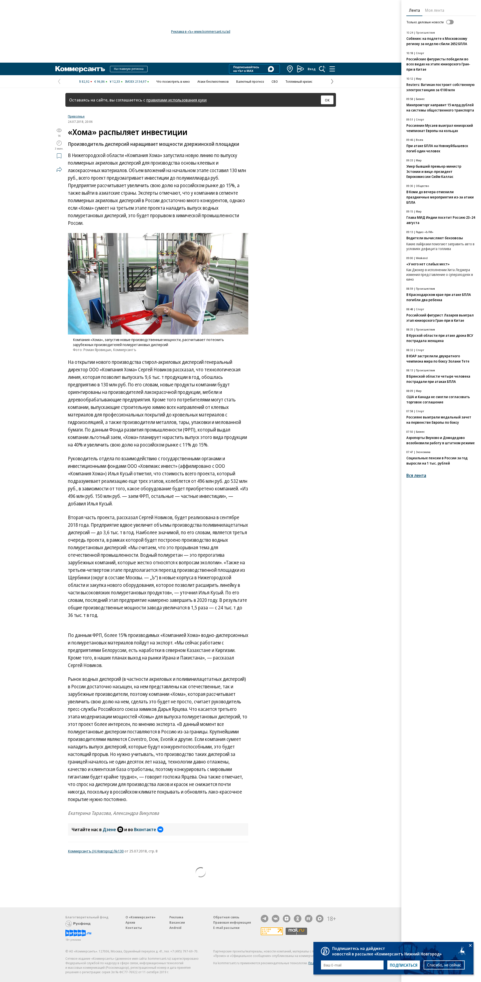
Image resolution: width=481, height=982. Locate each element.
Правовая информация (232, 922)
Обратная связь (226, 917)
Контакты (134, 927)
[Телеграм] (264, 918)
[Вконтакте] (275, 918)
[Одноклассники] (297, 918)
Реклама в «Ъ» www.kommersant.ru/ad (200, 31)
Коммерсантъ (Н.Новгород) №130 (96, 850)
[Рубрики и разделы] (332, 69)
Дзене (109, 829)
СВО (275, 81)
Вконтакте (145, 829)
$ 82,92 (84, 81)
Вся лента (416, 475)
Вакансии (177, 922)
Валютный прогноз (250, 81)
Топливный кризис (298, 81)
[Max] (319, 918)
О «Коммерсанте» (141, 917)
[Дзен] (286, 918)
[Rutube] (308, 918)
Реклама (176, 917)
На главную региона (129, 68)
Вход (312, 69)
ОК (327, 99)
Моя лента (434, 10)
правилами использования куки (176, 100)
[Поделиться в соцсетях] (59, 169)
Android (175, 927)
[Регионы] (290, 69)
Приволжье (76, 116)
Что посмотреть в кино (173, 81)
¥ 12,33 (115, 81)
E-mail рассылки (226, 927)
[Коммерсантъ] (80, 68)
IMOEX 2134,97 (135, 81)
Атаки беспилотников (213, 81)
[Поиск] (322, 69)
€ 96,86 (99, 81)
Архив (130, 922)
